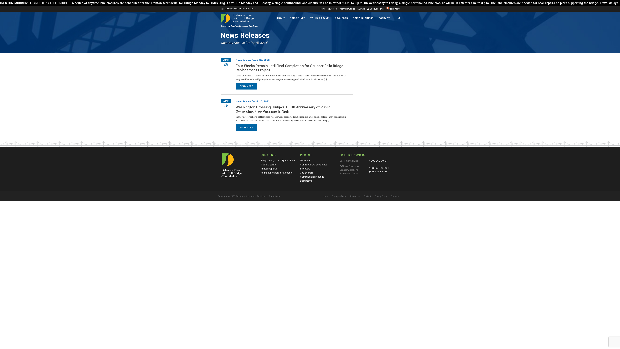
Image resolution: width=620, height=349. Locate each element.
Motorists (305, 160)
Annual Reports (269, 168)
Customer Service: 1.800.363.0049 (240, 9)
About (281, 18)
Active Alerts (394, 9)
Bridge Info (297, 18)
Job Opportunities (347, 9)
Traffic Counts (268, 164)
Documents (306, 180)
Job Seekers (306, 172)
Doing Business (363, 18)
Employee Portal (376, 9)
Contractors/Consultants (313, 164)
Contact (384, 18)
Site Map (394, 196)
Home (322, 9)
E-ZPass (361, 9)
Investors (305, 168)
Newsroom (332, 9)
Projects (341, 18)
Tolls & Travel (320, 18)
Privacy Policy (381, 196)
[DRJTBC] (239, 18)
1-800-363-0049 (378, 160)
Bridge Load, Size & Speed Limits (278, 160)
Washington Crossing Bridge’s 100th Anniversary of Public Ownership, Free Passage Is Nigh (283, 109)
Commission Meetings (312, 176)
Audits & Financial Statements (277, 172)
